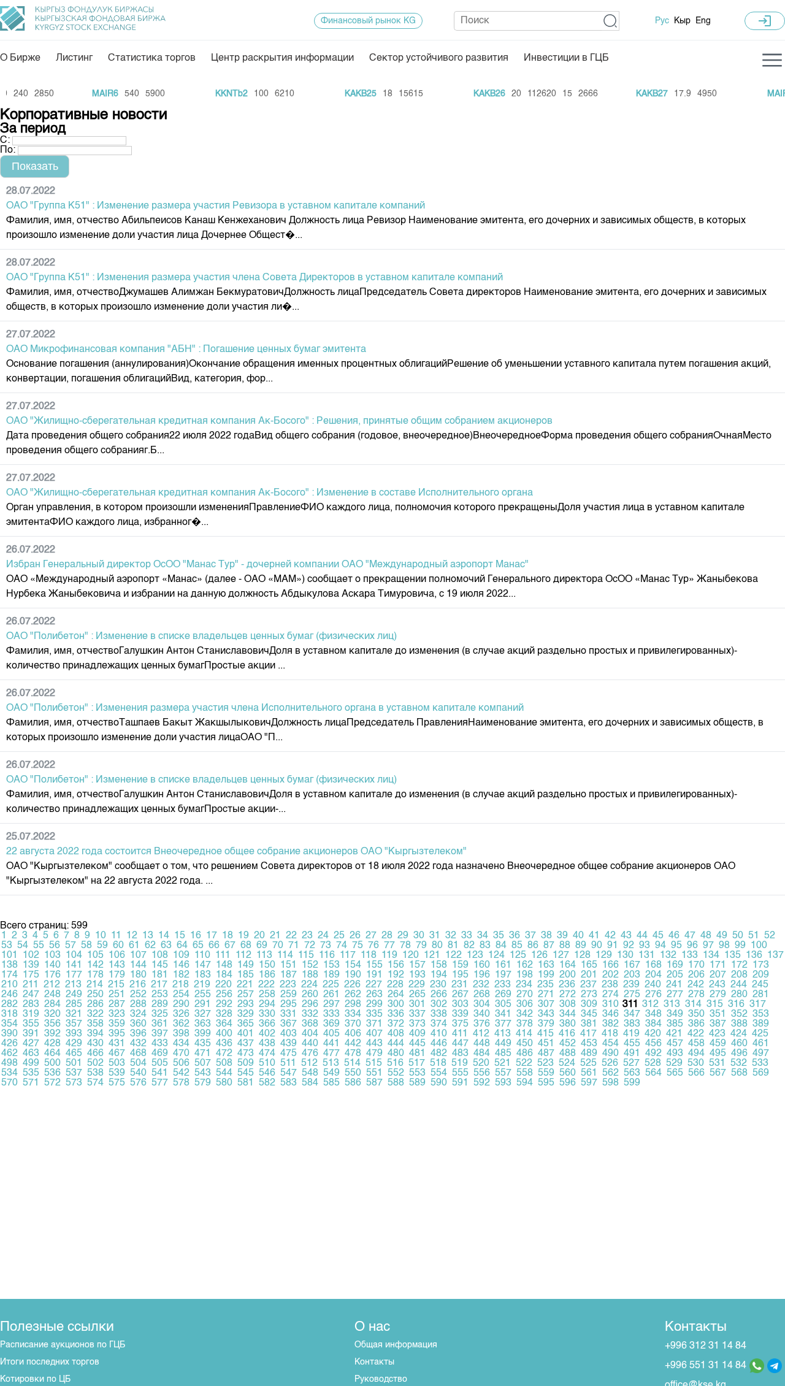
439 (288, 1044)
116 (327, 955)
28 (386, 936)
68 (245, 946)
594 (524, 1083)
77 (389, 946)
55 (38, 946)
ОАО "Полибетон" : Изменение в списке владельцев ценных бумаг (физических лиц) (201, 636)
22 (291, 936)
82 (469, 946)
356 (52, 1024)
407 (374, 1034)
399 (202, 1034)
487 (546, 1054)
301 (417, 1004)
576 (138, 1083)
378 (524, 1024)
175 (31, 975)
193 (417, 975)
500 (52, 1063)
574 (95, 1083)
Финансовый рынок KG (368, 21)
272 (567, 995)
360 (138, 1024)
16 (195, 936)
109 (181, 955)
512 (309, 1063)
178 (95, 975)
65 (198, 946)
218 (180, 985)
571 (31, 1083)
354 (9, 1024)
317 (757, 1004)
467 (117, 1054)
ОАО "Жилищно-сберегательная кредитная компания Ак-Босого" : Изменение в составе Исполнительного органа (269, 493)
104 (74, 955)
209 (760, 975)
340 (481, 1014)
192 (396, 975)
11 (116, 936)
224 (309, 985)
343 (546, 1014)
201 (589, 975)
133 (689, 955)
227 (374, 985)
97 (708, 946)
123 (475, 955)
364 (224, 1024)
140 (52, 965)
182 (181, 975)
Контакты (374, 1362)
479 (374, 1054)
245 (760, 985)
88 (564, 946)
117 (348, 955)
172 (739, 965)
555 (460, 1073)
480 (396, 1054)
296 (310, 1004)
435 (202, 1044)
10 (100, 936)
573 (74, 1083)
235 (545, 985)
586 (353, 1083)
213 (73, 985)
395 (117, 1034)
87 (548, 946)
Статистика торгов (152, 58)
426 (9, 1044)
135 (732, 955)
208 (739, 975)
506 (181, 1063)
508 (224, 1063)
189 (331, 975)
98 (724, 946)
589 (417, 1083)
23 (307, 936)
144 (138, 965)
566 (696, 1073)
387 (718, 1024)
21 (275, 936)
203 (632, 975)
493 (675, 1054)
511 (288, 1063)
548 (310, 1073)
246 (9, 995)
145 (159, 965)
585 (331, 1083)
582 (267, 1083)
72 (309, 946)
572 (52, 1083)
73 (325, 946)
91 (612, 946)
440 (310, 1044)
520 (481, 1063)
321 (74, 1014)
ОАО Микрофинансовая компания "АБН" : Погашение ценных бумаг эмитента (186, 349)
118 (369, 955)
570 (9, 1083)
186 (267, 975)
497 (760, 1054)
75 (357, 946)
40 (578, 936)
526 (610, 1063)
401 (245, 1034)
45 (658, 936)
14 (163, 936)
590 (439, 1083)
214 (94, 985)
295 (288, 1004)
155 (374, 965)
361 (159, 1024)
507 (202, 1063)
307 (546, 1004)
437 (245, 1044)
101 (9, 955)
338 (439, 1014)
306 (524, 1004)
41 (594, 936)
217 (159, 985)
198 (524, 975)
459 (718, 1044)
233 (502, 985)
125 (518, 955)
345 (589, 1014)
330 (267, 1014)
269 (503, 995)
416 (567, 1034)
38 (546, 936)
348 (653, 1014)
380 (567, 1024)
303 (460, 1004)
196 (481, 975)
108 (159, 955)
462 (9, 1054)
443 (374, 1044)
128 (582, 955)
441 (331, 1044)
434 (181, 1044)
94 (660, 946)
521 (502, 1063)
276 (653, 995)
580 (224, 1083)
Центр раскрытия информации (282, 58)
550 (353, 1073)
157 (417, 965)
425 (760, 1034)
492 (653, 1054)
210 (9, 985)
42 (610, 936)
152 (310, 965)
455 (632, 1044)
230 (438, 985)
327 (202, 1014)
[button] (610, 21)
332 (310, 1014)
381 (589, 1024)
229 (416, 985)
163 (546, 965)
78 (405, 946)
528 (653, 1063)
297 (331, 1004)
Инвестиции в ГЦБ (566, 58)
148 (224, 965)
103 (52, 955)
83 (485, 946)
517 (416, 1063)
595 (546, 1083)
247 (31, 995)
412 (481, 1034)
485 (503, 1054)
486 (524, 1054)
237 (588, 985)
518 (438, 1063)
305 (503, 1004)
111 (223, 955)
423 (717, 1034)
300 (396, 1004)
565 (675, 1073)
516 (395, 1063)
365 (245, 1024)
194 (439, 975)
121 (432, 955)
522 (524, 1063)
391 (31, 1034)
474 (267, 1054)
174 (9, 975)
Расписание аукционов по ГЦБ (62, 1345)
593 (503, 1083)
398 (181, 1034)
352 (739, 1014)
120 (410, 955)
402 (267, 1034)
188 (310, 975)
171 (718, 965)
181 (159, 975)
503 (117, 1063)
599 (632, 1083)
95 (676, 946)
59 (102, 946)
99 (740, 946)
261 (331, 995)
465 (74, 1054)
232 (481, 985)
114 (285, 955)
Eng (703, 21)
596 (567, 1083)
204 (653, 975)
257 (245, 995)
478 (353, 1054)
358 (95, 1024)
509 (245, 1063)
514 (352, 1063)
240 (653, 985)
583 (288, 1083)
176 (52, 975)
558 (524, 1073)
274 (610, 995)
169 (675, 965)
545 (245, 1073)
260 (310, 995)
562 (610, 1073)
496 (739, 1054)
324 (138, 1014)
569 (760, 1073)
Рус (662, 21)
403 (288, 1034)
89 (580, 946)
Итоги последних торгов (49, 1362)
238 (610, 985)
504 (138, 1063)
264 (396, 995)
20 (259, 936)
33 (466, 936)
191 (374, 975)
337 (417, 1014)
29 (402, 936)
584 (310, 1083)
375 (460, 1024)
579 (202, 1083)
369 (331, 1024)
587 (374, 1083)
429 (74, 1044)
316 (736, 1004)
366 (267, 1024)
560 (567, 1073)
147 (202, 965)
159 (460, 965)
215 (116, 985)
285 (74, 1004)
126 (539, 955)
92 (628, 946)
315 (714, 1004)
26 (355, 936)
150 (267, 965)
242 (695, 985)
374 (439, 1024)
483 (460, 1054)
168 (653, 965)
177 (74, 975)
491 (632, 1054)
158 (439, 965)
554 (439, 1073)
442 (353, 1044)
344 (567, 1014)
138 (9, 965)
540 (138, 1073)
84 (501, 946)
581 (245, 1083)
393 (74, 1034)
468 (138, 1054)
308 (567, 1004)
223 (288, 985)
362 (181, 1024)
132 (668, 955)
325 (159, 1014)
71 (293, 946)
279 (718, 995)
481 (417, 1054)
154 (353, 965)
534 (9, 1073)
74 (341, 946)
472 (224, 1054)
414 (524, 1034)
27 (371, 936)
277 (675, 995)
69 (261, 946)
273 (589, 995)
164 (567, 965)
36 (514, 936)
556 (481, 1073)
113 (264, 955)
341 (503, 1014)
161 (503, 965)
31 (434, 936)
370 (353, 1024)
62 (150, 946)
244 (738, 985)
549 (331, 1073)
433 (159, 1044)
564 (653, 1073)
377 (503, 1024)
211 (31, 985)
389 (760, 1024)
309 (589, 1004)
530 (695, 1063)
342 (524, 1014)
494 (696, 1054)
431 (117, 1044)
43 (626, 936)
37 (530, 936)
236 (567, 985)
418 (610, 1034)
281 (760, 995)
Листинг (74, 58)
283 (31, 1004)
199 (546, 975)
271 (546, 995)
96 (692, 946)
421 (674, 1034)
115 (306, 955)
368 (310, 1024)
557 (503, 1073)
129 (603, 955)
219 (202, 985)
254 (181, 995)
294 (267, 1004)
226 (352, 985)
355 (31, 1024)
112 (243, 955)
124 (496, 955)
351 (718, 1014)
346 (610, 1014)
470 (181, 1054)
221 (245, 985)
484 (481, 1054)
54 (22, 946)
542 (181, 1073)
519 (459, 1063)
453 (589, 1044)
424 (738, 1034)
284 (52, 1004)
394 (95, 1034)
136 (754, 955)
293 (245, 1004)
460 (739, 1044)
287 (117, 1004)
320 (52, 1014)
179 (117, 975)
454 (610, 1044)
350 (696, 1014)
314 (693, 1004)
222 (266, 985)
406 (353, 1034)
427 (31, 1044)
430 (95, 1044)
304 (481, 1004)
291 (202, 1004)
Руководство (380, 1379)
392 (52, 1034)
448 (481, 1044)
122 (453, 955)
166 (610, 965)
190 (353, 975)
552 (396, 1073)
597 (589, 1083)
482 (439, 1054)
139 (31, 965)
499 (31, 1063)
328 (224, 1014)
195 (460, 975)
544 (224, 1073)
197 (503, 975)
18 (227, 936)
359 (117, 1024)
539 (117, 1073)
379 (546, 1024)
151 (288, 965)
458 (696, 1044)
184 (224, 975)
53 (6, 946)
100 (759, 946)
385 (675, 1024)
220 (223, 985)
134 (711, 955)
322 (95, 1014)
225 (331, 985)
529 (674, 1063)
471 (202, 1054)
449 (503, 1044)
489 (589, 1054)
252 (138, 995)
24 (323, 936)
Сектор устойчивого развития (438, 58)
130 (625, 955)
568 (739, 1073)
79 (421, 946)
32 (450, 936)
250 (95, 995)
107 (138, 955)
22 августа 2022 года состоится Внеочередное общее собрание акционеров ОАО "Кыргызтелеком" (236, 852)
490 (610, 1054)
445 (417, 1044)
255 (202, 995)
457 (675, 1044)
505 (159, 1063)
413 (502, 1034)
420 (653, 1034)
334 (353, 1014)
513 (331, 1063)
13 (147, 936)
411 (460, 1034)
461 (760, 1044)
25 (339, 936)
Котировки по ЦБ (35, 1379)
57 (70, 946)
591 (460, 1083)
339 (460, 1014)
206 (696, 975)
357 (74, 1024)
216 (137, 985)
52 (769, 936)
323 (117, 1014)
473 (245, 1054)
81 (453, 946)
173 (760, 965)
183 (202, 975)
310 (610, 1004)
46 (674, 936)
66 (214, 946)
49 (721, 936)
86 (532, 946)
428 (52, 1044)
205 (675, 975)
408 (396, 1034)
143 (117, 965)
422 (695, 1034)
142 (95, 965)
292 (224, 1004)
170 (696, 965)
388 (739, 1024)
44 (642, 936)
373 (417, 1024)
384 (653, 1024)
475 (288, 1054)
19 (243, 936)
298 (353, 1004)
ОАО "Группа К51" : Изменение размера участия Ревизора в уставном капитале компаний (215, 206)
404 (310, 1034)
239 (631, 985)
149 (245, 965)
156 (396, 965)
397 (159, 1034)
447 (460, 1044)
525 (588, 1063)
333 (331, 1014)
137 (775, 955)
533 (760, 1063)
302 (439, 1004)
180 (138, 975)
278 (696, 995)
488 (567, 1054)
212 (52, 985)
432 (138, 1044)
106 (117, 955)
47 (689, 936)
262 (353, 995)
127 (561, 955)
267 (460, 995)
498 (9, 1063)
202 (610, 975)
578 (181, 1083)
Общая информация (395, 1345)
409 (417, 1034)
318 (9, 1014)
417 (588, 1034)
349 (675, 1014)
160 (481, 965)
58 (86, 946)
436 (224, 1044)
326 (181, 1014)
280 (739, 995)
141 (74, 965)
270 (524, 995)
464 (52, 1054)
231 (459, 985)
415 (545, 1034)
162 (524, 965)
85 (517, 946)
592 (481, 1083)
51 (753, 936)
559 (546, 1073)
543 (202, 1073)
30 (418, 936)
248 (52, 995)
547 (288, 1073)
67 (230, 946)
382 (610, 1024)
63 (166, 946)
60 (118, 946)
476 (310, 1054)
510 (267, 1063)
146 (181, 965)
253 (159, 995)
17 (211, 936)
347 (632, 1014)
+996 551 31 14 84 (705, 1366)
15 (179, 936)
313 (672, 1004)
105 (95, 955)
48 (705, 936)
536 (52, 1073)
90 (596, 946)
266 (439, 995)
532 (738, 1063)
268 (481, 995)
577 (159, 1083)
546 (267, 1073)
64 (182, 946)
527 (631, 1063)
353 (760, 1014)
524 (567, 1063)
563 (632, 1073)
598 (610, 1083)
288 (138, 1004)
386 (696, 1024)
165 (589, 965)
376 (481, 1024)
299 (374, 1004)
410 (439, 1034)
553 (417, 1073)
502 (95, 1063)
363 (202, 1024)
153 (331, 965)
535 (31, 1073)
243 (717, 985)
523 (545, 1063)
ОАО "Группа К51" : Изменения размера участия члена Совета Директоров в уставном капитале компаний (254, 278)
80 (437, 946)
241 (674, 985)
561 (589, 1073)
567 (718, 1073)
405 (331, 1034)
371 (374, 1024)
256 (224, 995)
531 (717, 1063)
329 (245, 1014)
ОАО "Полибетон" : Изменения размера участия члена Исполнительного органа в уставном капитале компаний (265, 708)
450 (524, 1044)
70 (277, 946)
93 (644, 946)
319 (31, 1014)
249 (74, 995)
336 (396, 1014)
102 (31, 955)
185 (245, 975)
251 (117, 995)
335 (374, 1014)
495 (718, 1054)
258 (267, 995)
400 (224, 1034)
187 (288, 975)
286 (95, 1004)
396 (138, 1034)
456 (653, 1044)
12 (131, 936)
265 (417, 995)
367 (288, 1024)
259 (288, 995)
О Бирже (20, 58)
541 (159, 1073)
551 (374, 1073)
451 (546, 1044)
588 (396, 1083)
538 (95, 1073)
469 (159, 1054)
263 (374, 995)
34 (482, 936)
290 (181, 1004)
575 (117, 1083)
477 (331, 1054)
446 (439, 1044)
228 (395, 985)
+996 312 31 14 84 (705, 1346)
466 (95, 1054)
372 (396, 1024)
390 (9, 1034)
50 (737, 936)
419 (631, 1034)
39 (562, 936)
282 (9, 1004)
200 (567, 975)
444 (396, 1044)
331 (288, 1014)
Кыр (682, 21)
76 (373, 946)
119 (389, 955)
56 (54, 946)
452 (567, 1044)
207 (718, 975)
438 (267, 1044)
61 (134, 946)
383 (632, 1024)
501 (74, 1063)
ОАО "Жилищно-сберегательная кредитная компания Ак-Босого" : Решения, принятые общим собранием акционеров (279, 421)
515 (374, 1063)
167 (632, 965)
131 (646, 955)
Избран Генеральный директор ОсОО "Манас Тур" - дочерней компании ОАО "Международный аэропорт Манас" (267, 565)
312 (650, 1004)
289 (159, 1004)
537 (74, 1073)
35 (498, 936)
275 (632, 995)
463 (31, 1054)
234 (524, 985)
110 (202, 955)
